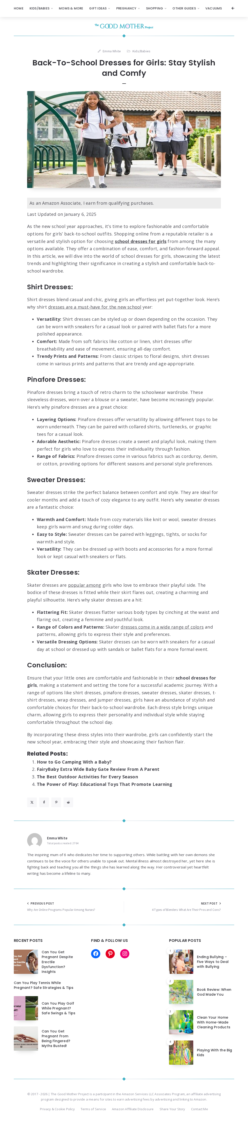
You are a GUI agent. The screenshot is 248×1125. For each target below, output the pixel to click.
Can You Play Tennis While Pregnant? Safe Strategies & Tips (43, 985)
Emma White (57, 838)
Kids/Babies (39, 8)
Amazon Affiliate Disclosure (133, 1109)
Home (18, 8)
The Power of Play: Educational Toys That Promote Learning (104, 784)
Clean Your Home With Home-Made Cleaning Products (213, 1022)
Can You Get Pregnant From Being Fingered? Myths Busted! (56, 1038)
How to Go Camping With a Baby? (74, 762)
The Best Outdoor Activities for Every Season (87, 777)
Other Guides (184, 8)
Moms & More (71, 8)
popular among (84, 585)
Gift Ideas (98, 8)
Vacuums (213, 8)
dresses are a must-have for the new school (94, 307)
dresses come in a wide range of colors (162, 627)
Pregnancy (126, 8)
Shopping (154, 8)
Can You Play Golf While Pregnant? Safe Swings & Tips (59, 1008)
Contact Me (199, 1109)
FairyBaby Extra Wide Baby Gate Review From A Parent (98, 769)
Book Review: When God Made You (214, 992)
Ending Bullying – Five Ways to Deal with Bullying (213, 961)
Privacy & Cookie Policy (57, 1109)
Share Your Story (172, 1109)
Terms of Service (93, 1109)
